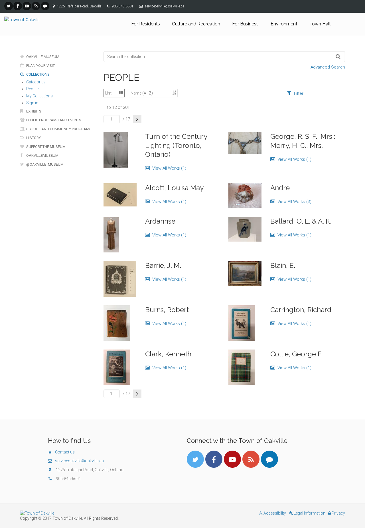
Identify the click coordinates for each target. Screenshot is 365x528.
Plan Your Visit (40, 65)
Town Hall (319, 24)
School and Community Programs (58, 129)
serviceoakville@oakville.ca (79, 461)
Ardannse (160, 221)
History (33, 138)
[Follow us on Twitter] (8, 6)
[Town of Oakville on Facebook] (17, 6)
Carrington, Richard (300, 310)
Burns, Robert (167, 310)
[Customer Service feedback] (45, 6)
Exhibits (33, 111)
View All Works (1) (168, 168)
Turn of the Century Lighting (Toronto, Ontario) (176, 145)
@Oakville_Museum (44, 164)
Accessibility (274, 513)
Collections (37, 74)
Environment (284, 24)
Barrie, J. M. (163, 265)
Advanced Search (328, 67)
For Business (245, 24)
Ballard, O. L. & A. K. (300, 221)
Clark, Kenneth (168, 354)
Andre (280, 188)
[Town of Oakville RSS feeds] (36, 6)
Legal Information (309, 513)
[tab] (295, 93)
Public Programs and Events (53, 120)
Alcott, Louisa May (174, 188)
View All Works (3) (293, 201)
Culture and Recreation (196, 24)
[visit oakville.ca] (99, 513)
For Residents (145, 24)
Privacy (338, 513)
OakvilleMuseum (41, 155)
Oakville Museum (42, 57)
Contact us (65, 452)
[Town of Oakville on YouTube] (27, 6)
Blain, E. (282, 265)
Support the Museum (45, 146)
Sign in (32, 103)
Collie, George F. (296, 354)
